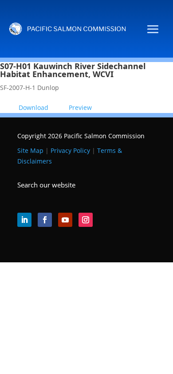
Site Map (30, 150)
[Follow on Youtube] (65, 220)
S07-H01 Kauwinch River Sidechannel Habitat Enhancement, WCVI (72, 70)
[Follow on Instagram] (86, 220)
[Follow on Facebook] (45, 220)
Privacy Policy (70, 150)
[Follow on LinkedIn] (24, 220)
